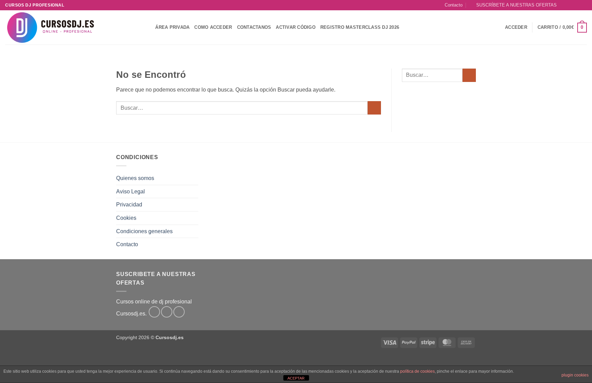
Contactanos (254, 27)
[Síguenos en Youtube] (583, 5)
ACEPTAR (296, 378)
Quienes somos (135, 178)
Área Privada (172, 27)
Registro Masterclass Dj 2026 (359, 27)
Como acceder (213, 27)
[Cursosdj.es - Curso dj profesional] (70, 27)
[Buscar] (147, 27)
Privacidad (129, 204)
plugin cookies (575, 375)
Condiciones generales (144, 231)
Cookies (126, 218)
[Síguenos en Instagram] (570, 5)
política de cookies (417, 371)
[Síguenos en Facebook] (564, 5)
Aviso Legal (130, 191)
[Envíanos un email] (577, 5)
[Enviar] (374, 108)
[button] (513, 5)
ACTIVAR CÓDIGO (296, 27)
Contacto (454, 5)
